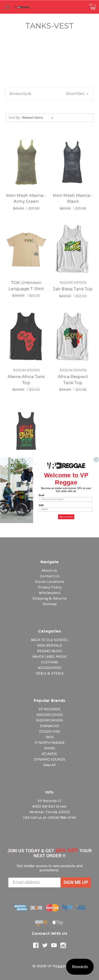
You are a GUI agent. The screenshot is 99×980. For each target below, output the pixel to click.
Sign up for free (66, 517)
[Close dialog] (96, 459)
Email (41, 495)
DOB (41, 505)
